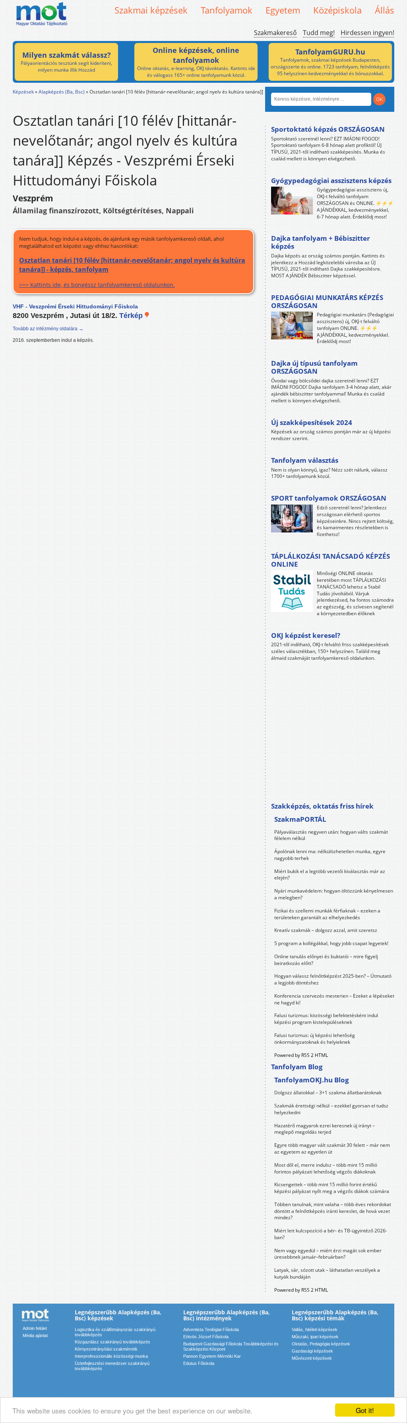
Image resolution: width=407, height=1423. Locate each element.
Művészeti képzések (312, 1358)
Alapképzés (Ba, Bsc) (62, 91)
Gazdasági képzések (312, 1351)
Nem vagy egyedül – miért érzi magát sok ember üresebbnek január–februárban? (328, 1254)
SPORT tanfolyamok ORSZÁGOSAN (328, 498)
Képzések (23, 91)
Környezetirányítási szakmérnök (106, 1349)
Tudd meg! (319, 32)
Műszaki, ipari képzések (315, 1336)
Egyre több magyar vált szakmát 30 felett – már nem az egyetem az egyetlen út (332, 1148)
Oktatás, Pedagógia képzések (321, 1343)
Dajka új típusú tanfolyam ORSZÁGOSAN (314, 367)
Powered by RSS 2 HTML (301, 1055)
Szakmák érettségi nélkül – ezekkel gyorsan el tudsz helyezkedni (331, 1109)
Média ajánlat (35, 1335)
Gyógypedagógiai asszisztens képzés (331, 180)
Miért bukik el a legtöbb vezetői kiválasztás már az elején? (329, 874)
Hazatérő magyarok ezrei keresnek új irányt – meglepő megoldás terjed (324, 1129)
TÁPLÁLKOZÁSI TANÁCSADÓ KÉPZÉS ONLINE (330, 560)
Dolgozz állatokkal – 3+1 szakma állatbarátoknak (328, 1092)
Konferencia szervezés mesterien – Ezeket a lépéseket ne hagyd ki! (334, 999)
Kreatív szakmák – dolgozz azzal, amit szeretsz (325, 930)
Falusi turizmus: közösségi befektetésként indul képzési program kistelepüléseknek (326, 1018)
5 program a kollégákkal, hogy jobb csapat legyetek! (331, 943)
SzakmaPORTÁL (300, 819)
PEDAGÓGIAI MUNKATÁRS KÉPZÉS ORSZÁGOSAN (327, 301)
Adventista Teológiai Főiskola (211, 1329)
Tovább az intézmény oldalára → (48, 328)
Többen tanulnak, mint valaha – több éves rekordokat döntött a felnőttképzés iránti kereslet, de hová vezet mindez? (332, 1211)
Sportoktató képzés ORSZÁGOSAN (328, 129)
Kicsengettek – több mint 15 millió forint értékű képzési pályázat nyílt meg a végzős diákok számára (331, 1188)
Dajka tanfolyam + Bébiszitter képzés (320, 242)
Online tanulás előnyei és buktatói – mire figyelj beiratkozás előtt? (326, 960)
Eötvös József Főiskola (206, 1336)
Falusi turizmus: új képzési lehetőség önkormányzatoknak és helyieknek (314, 1038)
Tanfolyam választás (304, 460)
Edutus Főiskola (198, 1363)
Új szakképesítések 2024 (311, 422)
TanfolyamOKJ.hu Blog (311, 1079)
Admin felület (35, 1328)
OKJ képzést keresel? (305, 635)
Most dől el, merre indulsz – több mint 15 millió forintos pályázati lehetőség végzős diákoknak (325, 1168)
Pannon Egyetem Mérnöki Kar (212, 1356)
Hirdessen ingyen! (367, 32)
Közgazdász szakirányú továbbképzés (112, 1341)
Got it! (365, 1410)
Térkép (132, 316)
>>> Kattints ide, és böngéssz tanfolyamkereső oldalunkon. (132, 272)
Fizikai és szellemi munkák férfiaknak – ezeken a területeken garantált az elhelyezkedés (327, 914)
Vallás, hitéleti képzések (314, 1329)
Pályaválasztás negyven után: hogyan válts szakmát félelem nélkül (331, 835)
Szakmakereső (275, 32)
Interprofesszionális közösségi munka (111, 1356)
